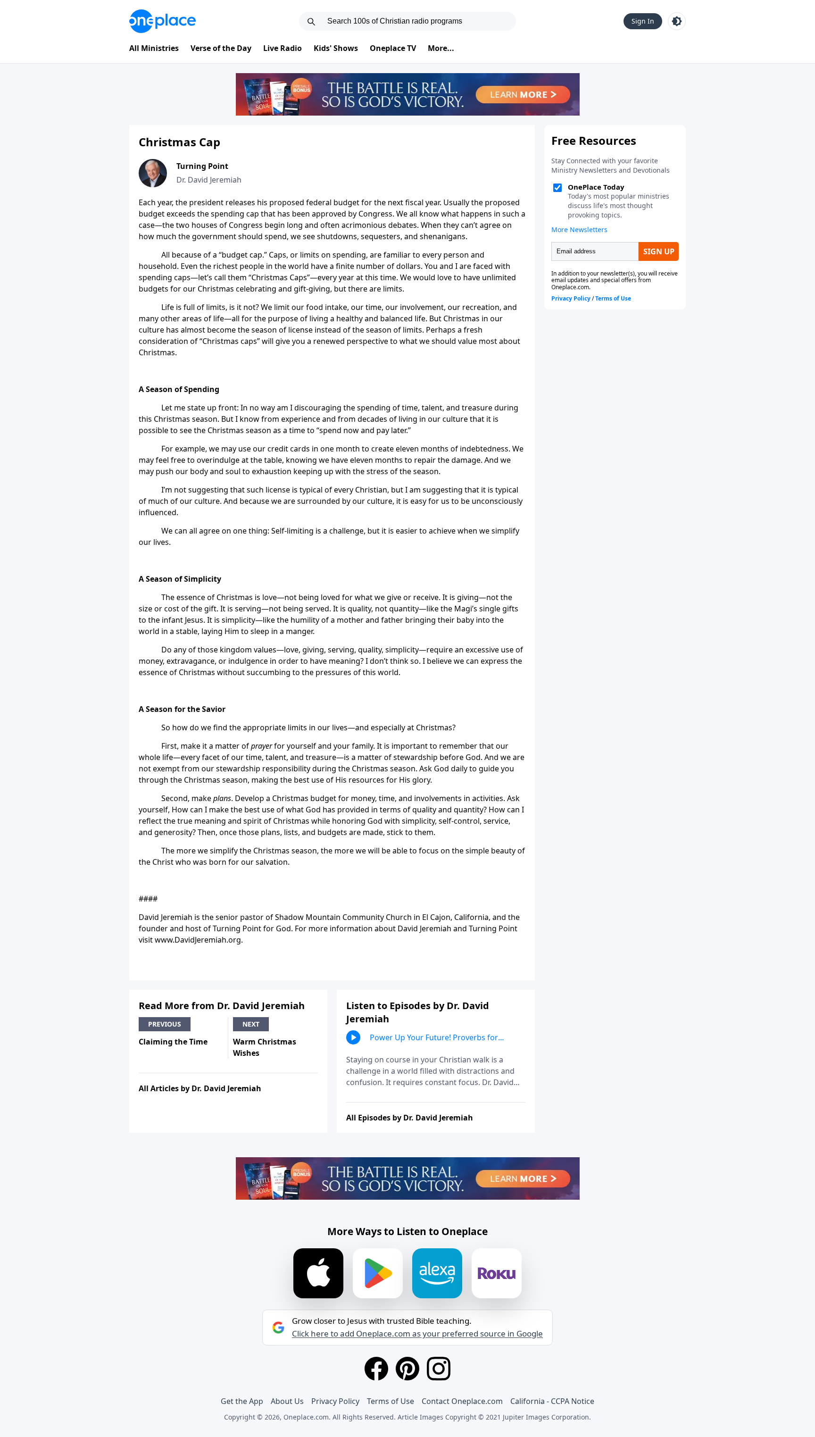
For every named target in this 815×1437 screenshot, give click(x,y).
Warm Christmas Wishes (264, 1047)
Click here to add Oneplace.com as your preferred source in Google (417, 1333)
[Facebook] (376, 1368)
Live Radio (282, 48)
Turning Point (202, 166)
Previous (164, 1023)
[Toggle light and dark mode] (677, 21)
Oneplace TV (393, 48)
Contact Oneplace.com (462, 1401)
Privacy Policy (335, 1401)
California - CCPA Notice (552, 1401)
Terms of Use (390, 1401)
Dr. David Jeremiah (208, 180)
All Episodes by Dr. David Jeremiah (409, 1117)
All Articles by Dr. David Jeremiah (200, 1088)
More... (441, 48)
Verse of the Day (221, 48)
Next (250, 1023)
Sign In (643, 21)
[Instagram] (438, 1368)
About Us (287, 1401)
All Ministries (154, 48)
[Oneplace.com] (162, 21)
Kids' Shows (336, 48)
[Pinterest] (407, 1368)
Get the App (242, 1401)
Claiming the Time (173, 1041)
